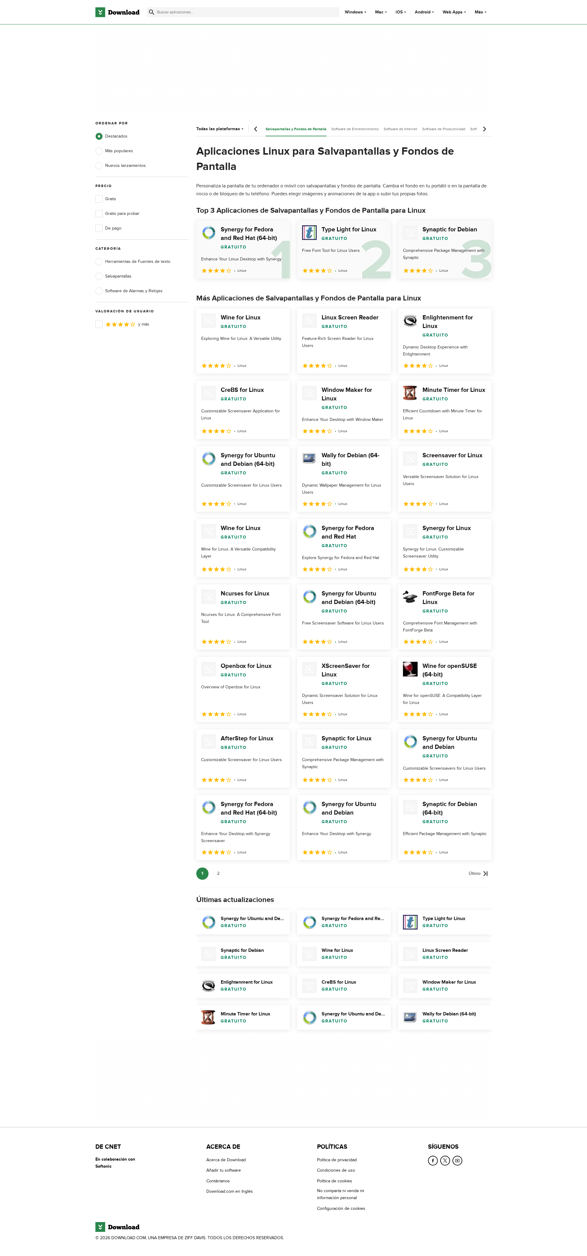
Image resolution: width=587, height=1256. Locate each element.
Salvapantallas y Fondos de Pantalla (296, 129)
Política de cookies (334, 1180)
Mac (379, 12)
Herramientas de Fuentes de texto (137, 261)
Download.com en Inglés (229, 1191)
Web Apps (453, 12)
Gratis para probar (122, 213)
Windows (354, 12)
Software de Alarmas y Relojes (134, 290)
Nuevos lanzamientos (125, 165)
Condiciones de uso (336, 1170)
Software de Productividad (443, 129)
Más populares (119, 150)
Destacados (116, 136)
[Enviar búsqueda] (152, 12)
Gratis (110, 198)
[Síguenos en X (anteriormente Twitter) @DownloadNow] (445, 1161)
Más (479, 12)
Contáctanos (218, 1180)
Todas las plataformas (218, 128)
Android (422, 12)
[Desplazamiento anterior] (256, 129)
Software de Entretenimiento (355, 129)
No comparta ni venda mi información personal (340, 1194)
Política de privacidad (337, 1159)
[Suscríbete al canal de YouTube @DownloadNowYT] (457, 1161)
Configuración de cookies (341, 1208)
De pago (113, 228)
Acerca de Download (226, 1159)
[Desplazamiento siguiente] (484, 129)
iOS (399, 12)
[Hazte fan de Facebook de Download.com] (433, 1161)
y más (143, 324)
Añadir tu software (223, 1170)
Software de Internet (400, 129)
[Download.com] (117, 12)
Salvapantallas (118, 276)
